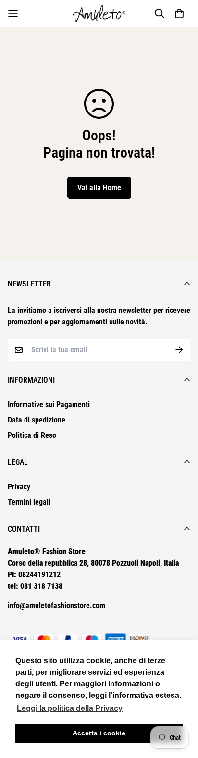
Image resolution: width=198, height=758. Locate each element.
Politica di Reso (32, 435)
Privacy (19, 486)
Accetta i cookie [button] (99, 733)
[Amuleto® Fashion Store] (99, 13)
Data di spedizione (36, 419)
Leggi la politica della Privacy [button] (70, 708)
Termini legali (29, 502)
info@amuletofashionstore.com (56, 605)
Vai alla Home (99, 187)
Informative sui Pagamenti (49, 404)
